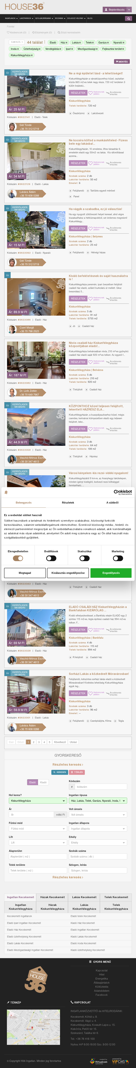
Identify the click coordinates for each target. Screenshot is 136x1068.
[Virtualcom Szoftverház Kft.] (100, 1060)
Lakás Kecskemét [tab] (84, 897)
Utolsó (73, 742)
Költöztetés (101, 987)
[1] (128, 18)
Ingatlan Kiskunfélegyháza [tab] (20, 907)
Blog (89, 18)
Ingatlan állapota (79, 823)
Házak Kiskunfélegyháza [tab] (52, 907)
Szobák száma (77, 851)
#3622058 (24, 450)
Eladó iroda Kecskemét (83, 943)
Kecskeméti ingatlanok (19, 916)
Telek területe (17, 864)
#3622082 (24, 383)
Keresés (61, 772)
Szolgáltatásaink (43, 18)
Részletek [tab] (68, 502)
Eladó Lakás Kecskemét (20, 943)
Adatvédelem (101, 991)
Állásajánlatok (102, 983)
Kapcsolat (101, 970)
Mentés (123, 61)
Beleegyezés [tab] (24, 502)
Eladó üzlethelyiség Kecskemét (24, 937)
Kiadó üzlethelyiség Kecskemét (88, 950)
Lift (11, 837)
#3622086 (24, 320)
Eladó (32, 782)
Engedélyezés (111, 572)
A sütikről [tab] (112, 502)
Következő (60, 742)
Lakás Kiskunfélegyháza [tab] (84, 907)
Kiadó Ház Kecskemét (83, 923)
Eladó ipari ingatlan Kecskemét (24, 923)
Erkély (72, 837)
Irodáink (59, 18)
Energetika (101, 979)
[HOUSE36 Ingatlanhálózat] (29, 6)
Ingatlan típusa (78, 795)
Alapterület (15, 851)
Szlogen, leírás (78, 864)
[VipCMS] (120, 1060)
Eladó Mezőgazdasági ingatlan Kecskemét (30, 950)
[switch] (51, 558)
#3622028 (24, 651)
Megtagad (25, 572)
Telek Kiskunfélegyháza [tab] (116, 907)
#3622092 (24, 253)
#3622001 (24, 718)
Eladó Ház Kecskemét (19, 930)
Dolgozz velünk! (75, 18)
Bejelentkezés (116, 9)
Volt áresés (75, 809)
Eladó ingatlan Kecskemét (85, 930)
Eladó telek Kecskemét (83, 916)
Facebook (102, 995)
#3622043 (24, 584)
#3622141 (24, 117)
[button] (96, 113)
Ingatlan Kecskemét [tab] (20, 897)
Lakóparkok (26, 18)
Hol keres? (15, 795)
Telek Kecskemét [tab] (116, 897)
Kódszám (74, 781)
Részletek (78, 92)
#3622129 (24, 184)
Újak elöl (16, 42)
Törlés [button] (78, 772)
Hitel (101, 975)
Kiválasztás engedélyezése (68, 572)
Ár (10, 809)
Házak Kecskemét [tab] (52, 897)
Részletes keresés (67, 764)
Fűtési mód (15, 823)
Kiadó (43, 782)
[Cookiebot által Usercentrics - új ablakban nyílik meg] (116, 492)
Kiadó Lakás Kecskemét (84, 937)
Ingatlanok (10, 18)
